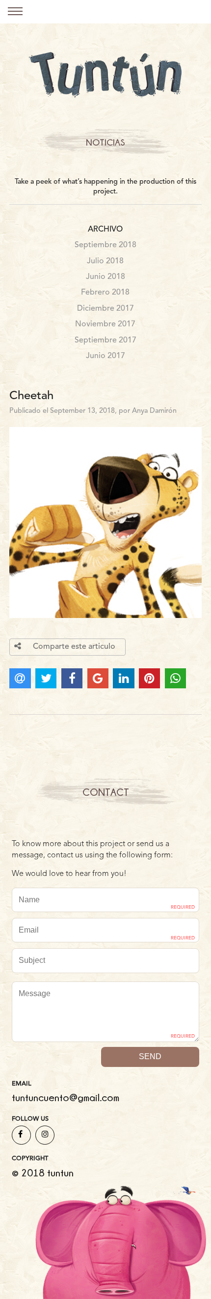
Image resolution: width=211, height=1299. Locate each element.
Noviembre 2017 (105, 324)
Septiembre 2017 (105, 340)
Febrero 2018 (105, 293)
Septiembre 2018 (105, 245)
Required (183, 907)
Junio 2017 (105, 356)
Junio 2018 (105, 277)
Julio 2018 (105, 261)
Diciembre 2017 (105, 309)
